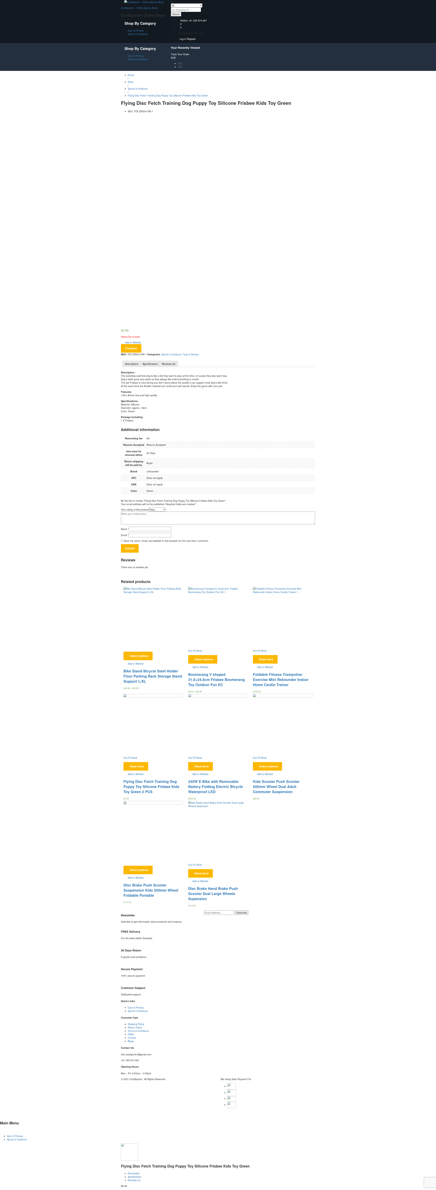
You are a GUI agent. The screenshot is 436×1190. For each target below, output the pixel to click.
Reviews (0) (168, 364)
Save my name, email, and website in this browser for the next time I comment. (166, 540)
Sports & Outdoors (138, 34)
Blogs (131, 1041)
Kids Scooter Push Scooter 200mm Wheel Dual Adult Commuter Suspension (276, 786)
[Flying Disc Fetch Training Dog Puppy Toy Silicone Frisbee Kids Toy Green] (122, 117)
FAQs (131, 1034)
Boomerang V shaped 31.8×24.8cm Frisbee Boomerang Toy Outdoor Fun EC (216, 679)
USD (180, 67)
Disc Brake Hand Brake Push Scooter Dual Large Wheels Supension (213, 893)
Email (124, 535)
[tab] (131, 364)
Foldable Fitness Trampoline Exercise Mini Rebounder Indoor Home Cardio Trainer (281, 679)
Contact (132, 1037)
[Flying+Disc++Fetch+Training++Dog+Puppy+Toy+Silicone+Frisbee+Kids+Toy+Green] (124, 117)
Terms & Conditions (138, 1031)
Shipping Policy (136, 1024)
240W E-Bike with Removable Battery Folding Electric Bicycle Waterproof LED (215, 786)
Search (176, 14)
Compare (131, 348)
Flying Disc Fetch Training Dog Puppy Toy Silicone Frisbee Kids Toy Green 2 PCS (151, 786)
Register (191, 39)
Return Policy (135, 1027)
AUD (180, 63)
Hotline (184, 20)
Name (125, 529)
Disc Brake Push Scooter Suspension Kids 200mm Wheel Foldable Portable (150, 890)
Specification (150, 364)
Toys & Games (191, 354)
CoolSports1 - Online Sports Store (139, 8)
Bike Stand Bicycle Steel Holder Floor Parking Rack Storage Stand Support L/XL (152, 676)
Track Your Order (180, 54)
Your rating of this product (135, 509)
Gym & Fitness (136, 30)
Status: (124, 336)
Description (131, 364)
